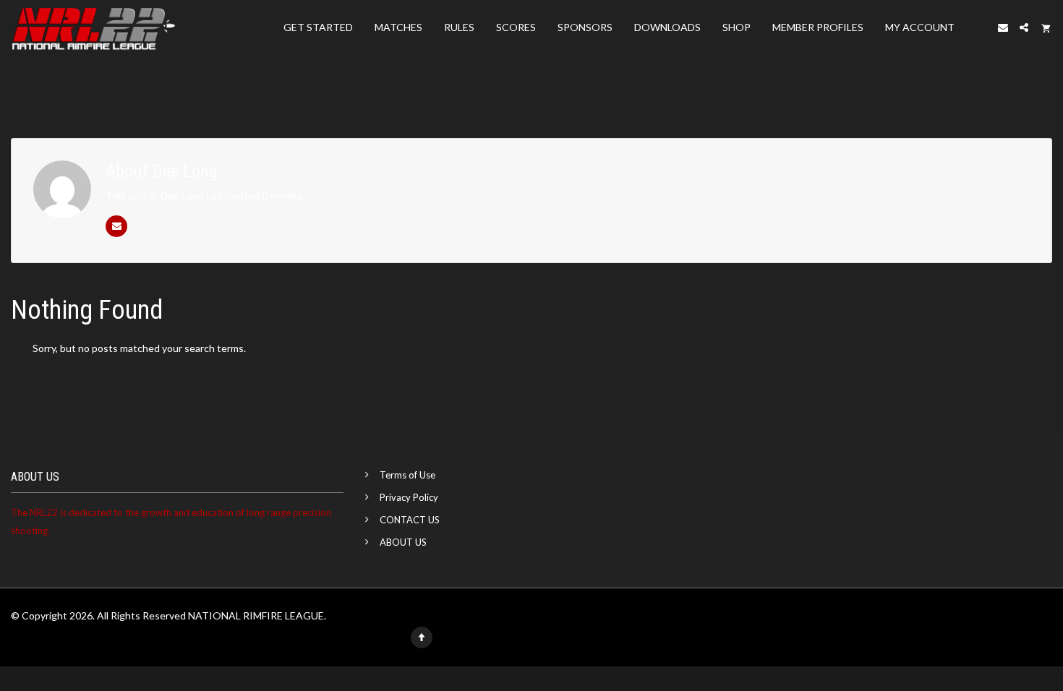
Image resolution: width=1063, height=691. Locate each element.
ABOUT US (403, 542)
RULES (459, 27)
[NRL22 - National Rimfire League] (93, 27)
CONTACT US (410, 519)
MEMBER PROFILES (817, 27)
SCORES (516, 27)
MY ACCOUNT (920, 27)
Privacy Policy (409, 497)
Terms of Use (407, 475)
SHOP (736, 27)
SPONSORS (585, 27)
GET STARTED (318, 27)
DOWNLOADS (667, 27)
